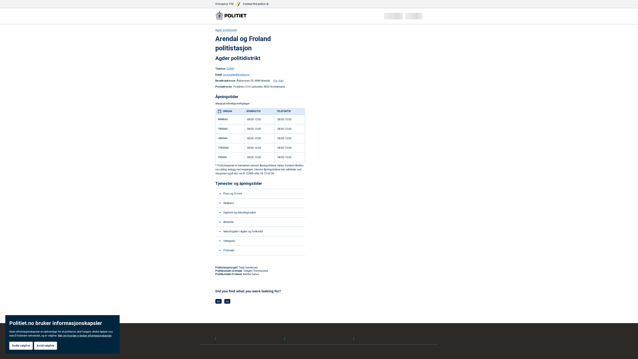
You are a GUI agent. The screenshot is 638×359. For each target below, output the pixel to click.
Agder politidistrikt (226, 30)
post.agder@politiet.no (236, 74)
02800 (230, 68)
